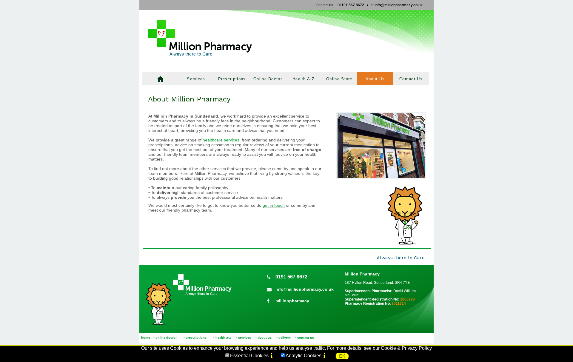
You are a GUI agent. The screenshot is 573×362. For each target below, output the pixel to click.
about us (265, 337)
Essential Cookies (249, 355)
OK (342, 356)
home (145, 337)
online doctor (166, 337)
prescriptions (196, 337)
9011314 (399, 303)
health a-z (223, 337)
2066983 (407, 299)
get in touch (274, 205)
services (244, 337)
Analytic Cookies (303, 355)
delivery (284, 337)
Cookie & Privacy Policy (406, 348)
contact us (305, 337)
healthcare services (221, 140)
